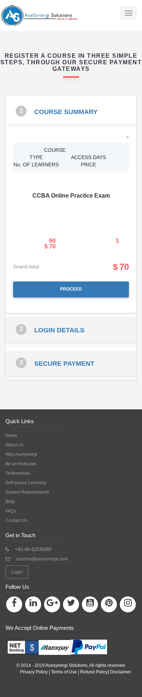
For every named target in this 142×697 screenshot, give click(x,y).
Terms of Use (64, 671)
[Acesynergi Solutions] (55, 15)
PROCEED (71, 289)
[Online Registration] (56, 645)
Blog (10, 501)
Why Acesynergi (21, 454)
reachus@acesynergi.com (42, 559)
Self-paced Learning (25, 482)
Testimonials (17, 473)
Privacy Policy (34, 671)
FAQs (10, 511)
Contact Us (16, 520)
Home (11, 435)
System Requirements (27, 492)
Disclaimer (120, 671)
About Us (14, 444)
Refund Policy (94, 671)
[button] (71, 112)
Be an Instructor (20, 463)
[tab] (71, 112)
